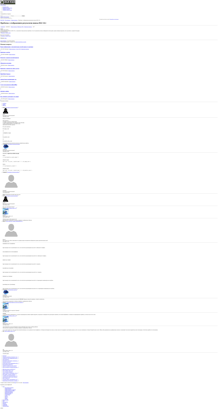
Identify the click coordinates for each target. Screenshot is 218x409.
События (4, 103)
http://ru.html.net (3, 40)
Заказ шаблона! (6, 359)
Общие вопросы (14, 20)
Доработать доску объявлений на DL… (11, 358)
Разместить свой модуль (7, 7)
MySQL (6, 398)
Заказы (4, 104)
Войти (23, 15)
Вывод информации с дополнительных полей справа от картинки (16, 46)
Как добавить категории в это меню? (9, 96)
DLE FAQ (2, 20)
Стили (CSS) (7, 394)
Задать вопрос (3, 5)
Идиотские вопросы (9, 392)
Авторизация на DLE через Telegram (10, 376)
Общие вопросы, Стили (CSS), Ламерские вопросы (19, 49)
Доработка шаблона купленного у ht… (10, 356)
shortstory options (4, 91)
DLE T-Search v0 (6, 378)
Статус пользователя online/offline (8, 84)
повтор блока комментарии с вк (8, 79)
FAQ (4, 386)
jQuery (6, 395)
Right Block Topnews (5, 74)
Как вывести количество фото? (12, 107)
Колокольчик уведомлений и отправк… (11, 380)
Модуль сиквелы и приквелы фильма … (11, 367)
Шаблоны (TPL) (20, 26)
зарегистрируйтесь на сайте (20, 41)
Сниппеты (5, 404)
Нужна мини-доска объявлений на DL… (11, 363)
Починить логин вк (7, 362)
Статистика (5, 405)
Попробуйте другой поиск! (114, 19)
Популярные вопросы (9, 387)
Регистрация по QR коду (8, 364)
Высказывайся (25, 382)
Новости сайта (5, 399)
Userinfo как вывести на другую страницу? (14, 302)
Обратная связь (6, 406)
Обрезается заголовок (5, 63)
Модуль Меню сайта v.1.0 (11, 208)
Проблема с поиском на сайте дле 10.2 (9, 68)
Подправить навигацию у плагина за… (11, 360)
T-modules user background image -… (10, 375)
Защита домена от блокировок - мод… (10, 373)
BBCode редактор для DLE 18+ (9, 369)
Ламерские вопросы (28, 26)
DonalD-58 (3, 26)
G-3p (5, 38)
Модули (4, 105)
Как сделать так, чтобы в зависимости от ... (14, 221)
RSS (15, 382)
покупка (5, 355)
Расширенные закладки (12, 289)
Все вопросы (7, 20)
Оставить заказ (6, 6)
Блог (4, 400)
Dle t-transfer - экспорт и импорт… (10, 374)
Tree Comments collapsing (8, 371)
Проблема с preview (5, 52)
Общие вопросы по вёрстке (10, 389)
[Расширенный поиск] (11, 18)
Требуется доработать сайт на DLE (10, 365)
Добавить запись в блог (7, 10)
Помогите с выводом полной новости (9, 57)
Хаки (6, 397)
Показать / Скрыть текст (6, 32)
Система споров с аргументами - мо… (10, 379)
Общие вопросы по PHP (9, 390)
